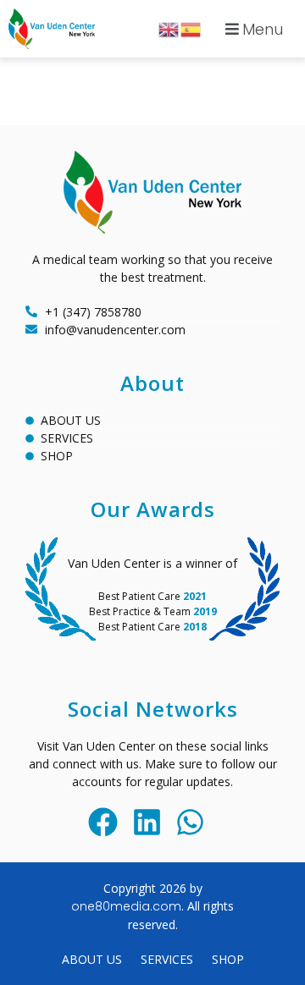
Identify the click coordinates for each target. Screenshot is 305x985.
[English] (169, 28)
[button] (252, 28)
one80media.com (126, 906)
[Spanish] (191, 28)
